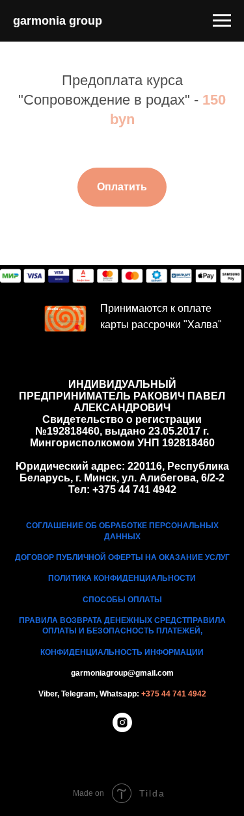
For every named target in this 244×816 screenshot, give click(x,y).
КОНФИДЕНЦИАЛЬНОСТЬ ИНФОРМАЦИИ (122, 652)
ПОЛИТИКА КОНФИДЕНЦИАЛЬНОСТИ (122, 578)
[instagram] (122, 728)
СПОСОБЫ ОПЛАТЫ (122, 599)
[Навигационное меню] (222, 20)
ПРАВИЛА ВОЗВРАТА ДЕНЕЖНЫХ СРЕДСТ (103, 620)
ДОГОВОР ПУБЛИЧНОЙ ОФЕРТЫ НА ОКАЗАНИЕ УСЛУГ (122, 557)
